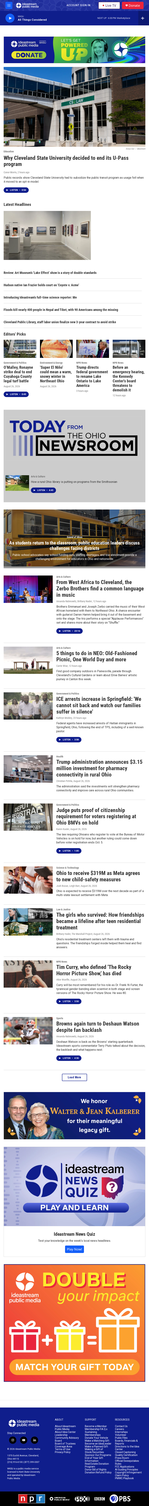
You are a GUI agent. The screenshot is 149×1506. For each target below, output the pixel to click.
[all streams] (143, 18)
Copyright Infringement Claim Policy (128, 1474)
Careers (119, 1429)
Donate (134, 5)
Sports (59, 1018)
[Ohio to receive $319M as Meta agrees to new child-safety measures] (28, 880)
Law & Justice (63, 909)
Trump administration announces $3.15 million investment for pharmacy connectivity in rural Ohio (99, 768)
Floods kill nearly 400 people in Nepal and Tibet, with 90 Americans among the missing (61, 310)
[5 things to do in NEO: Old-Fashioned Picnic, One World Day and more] (28, 660)
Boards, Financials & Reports (126, 1442)
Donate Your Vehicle (96, 1438)
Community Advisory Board (67, 1439)
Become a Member (96, 1426)
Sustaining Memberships (93, 1433)
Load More (74, 1077)
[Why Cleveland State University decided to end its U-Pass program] (74, 107)
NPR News (81, 362)
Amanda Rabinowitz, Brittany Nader (74, 601)
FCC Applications (124, 1466)
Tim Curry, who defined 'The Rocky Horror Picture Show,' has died (93, 970)
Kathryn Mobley (64, 717)
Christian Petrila (64, 781)
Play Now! (74, 1249)
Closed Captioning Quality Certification (126, 1453)
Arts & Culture (38, 476)
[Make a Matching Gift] (74, 1323)
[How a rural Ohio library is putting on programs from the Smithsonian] (17, 483)
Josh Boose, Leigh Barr (68, 885)
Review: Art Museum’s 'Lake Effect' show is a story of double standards (50, 273)
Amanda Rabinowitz (66, 1036)
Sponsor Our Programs (98, 1455)
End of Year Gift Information (94, 1459)
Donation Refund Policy (98, 1472)
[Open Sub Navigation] (93, 5)
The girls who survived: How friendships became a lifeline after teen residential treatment (100, 921)
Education (9, 151)
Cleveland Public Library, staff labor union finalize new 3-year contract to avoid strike (60, 322)
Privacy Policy (63, 1452)
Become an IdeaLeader (98, 1443)
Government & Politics (15, 362)
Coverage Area (63, 1446)
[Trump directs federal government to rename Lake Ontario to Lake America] (92, 349)
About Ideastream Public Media (65, 1428)
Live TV (110, 5)
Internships (121, 1432)
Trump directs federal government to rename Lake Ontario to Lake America (92, 376)
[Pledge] (74, 50)
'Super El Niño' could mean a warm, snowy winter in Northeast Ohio (56, 374)
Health (59, 756)
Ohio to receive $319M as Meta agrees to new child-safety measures (98, 876)
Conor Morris (10, 172)
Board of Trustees (65, 1443)
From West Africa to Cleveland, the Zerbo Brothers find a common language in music (100, 588)
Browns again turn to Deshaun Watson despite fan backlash (97, 1026)
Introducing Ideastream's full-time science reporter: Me (40, 297)
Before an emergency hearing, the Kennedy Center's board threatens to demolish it (128, 378)
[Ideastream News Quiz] (74, 1186)
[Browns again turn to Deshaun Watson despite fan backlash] (28, 1030)
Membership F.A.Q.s (96, 1429)
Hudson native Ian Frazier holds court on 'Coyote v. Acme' (41, 285)
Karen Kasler (62, 829)
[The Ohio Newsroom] (74, 438)
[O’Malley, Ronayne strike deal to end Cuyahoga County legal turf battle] (20, 349)
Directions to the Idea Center (127, 1448)
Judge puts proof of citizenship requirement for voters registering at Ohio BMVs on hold (96, 816)
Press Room (122, 1458)
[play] (10, 18)
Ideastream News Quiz (74, 1234)
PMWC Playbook (124, 1478)
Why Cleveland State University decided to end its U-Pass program (66, 161)
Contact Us (121, 1426)
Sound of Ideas (74, 537)
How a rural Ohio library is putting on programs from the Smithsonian (74, 482)
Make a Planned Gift (96, 1446)
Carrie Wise (62, 665)
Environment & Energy (51, 362)
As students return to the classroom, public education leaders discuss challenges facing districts (74, 545)
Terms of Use (62, 1449)
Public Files (121, 1438)
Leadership (61, 1435)
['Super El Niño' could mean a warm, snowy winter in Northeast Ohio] (56, 349)
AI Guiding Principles (126, 1469)
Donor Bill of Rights (95, 1469)
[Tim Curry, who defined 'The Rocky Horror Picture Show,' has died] (28, 974)
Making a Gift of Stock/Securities (94, 1451)
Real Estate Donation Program (97, 1465)
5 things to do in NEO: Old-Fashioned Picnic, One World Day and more (96, 656)
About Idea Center (65, 1432)
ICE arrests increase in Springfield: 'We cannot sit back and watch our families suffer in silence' (98, 705)
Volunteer (120, 1435)
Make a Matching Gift (97, 1440)
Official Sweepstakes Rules (127, 1462)
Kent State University (29, 1472)
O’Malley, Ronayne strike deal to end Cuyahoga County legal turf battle (18, 374)
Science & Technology (67, 867)
